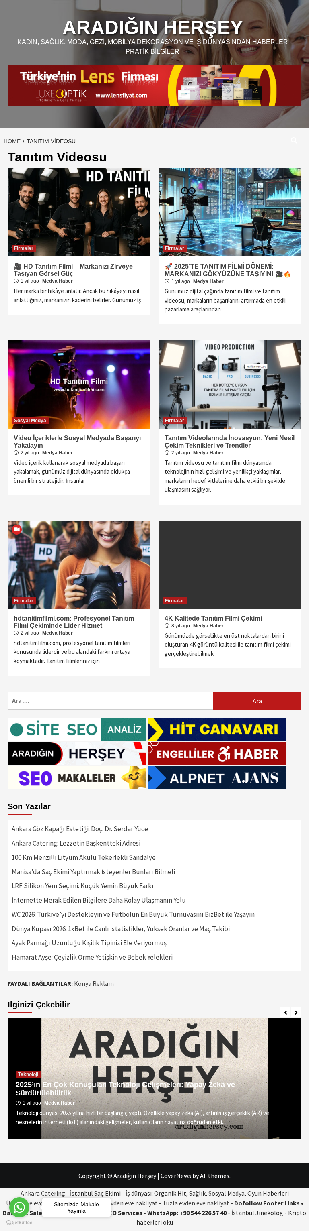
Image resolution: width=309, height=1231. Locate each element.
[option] (154, 1078)
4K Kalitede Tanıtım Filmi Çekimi (213, 618)
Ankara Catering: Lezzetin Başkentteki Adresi (76, 843)
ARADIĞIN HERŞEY (152, 27)
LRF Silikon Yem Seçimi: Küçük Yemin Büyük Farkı (83, 885)
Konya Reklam (94, 983)
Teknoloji (28, 1074)
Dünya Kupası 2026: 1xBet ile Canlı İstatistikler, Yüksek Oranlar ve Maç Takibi (121, 928)
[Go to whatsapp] (19, 1207)
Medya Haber (57, 281)
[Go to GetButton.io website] (19, 1222)
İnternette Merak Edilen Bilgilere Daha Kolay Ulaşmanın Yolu (99, 900)
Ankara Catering (43, 1193)
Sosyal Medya (30, 420)
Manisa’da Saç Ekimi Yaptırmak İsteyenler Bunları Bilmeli (93, 871)
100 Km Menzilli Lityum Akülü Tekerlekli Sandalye (84, 857)
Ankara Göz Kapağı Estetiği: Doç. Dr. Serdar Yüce (80, 828)
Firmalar (23, 248)
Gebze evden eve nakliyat (123, 1203)
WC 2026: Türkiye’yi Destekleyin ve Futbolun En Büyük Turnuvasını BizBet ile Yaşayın (133, 914)
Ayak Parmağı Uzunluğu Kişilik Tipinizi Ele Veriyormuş (89, 942)
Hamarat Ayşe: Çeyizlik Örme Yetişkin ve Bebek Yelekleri (92, 957)
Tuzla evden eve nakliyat (196, 1203)
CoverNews (176, 1176)
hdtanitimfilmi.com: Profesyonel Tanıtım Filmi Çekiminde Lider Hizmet (74, 622)
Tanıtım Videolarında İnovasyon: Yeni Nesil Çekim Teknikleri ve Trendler (230, 442)
